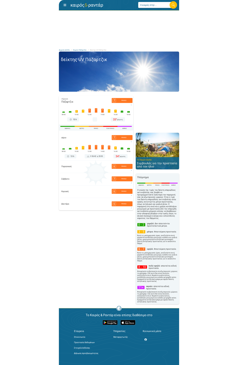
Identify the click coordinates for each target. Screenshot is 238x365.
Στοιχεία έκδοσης (82, 348)
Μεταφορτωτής (120, 337)
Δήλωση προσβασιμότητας (86, 353)
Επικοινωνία (79, 337)
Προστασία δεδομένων (84, 342)
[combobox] (155, 5)
